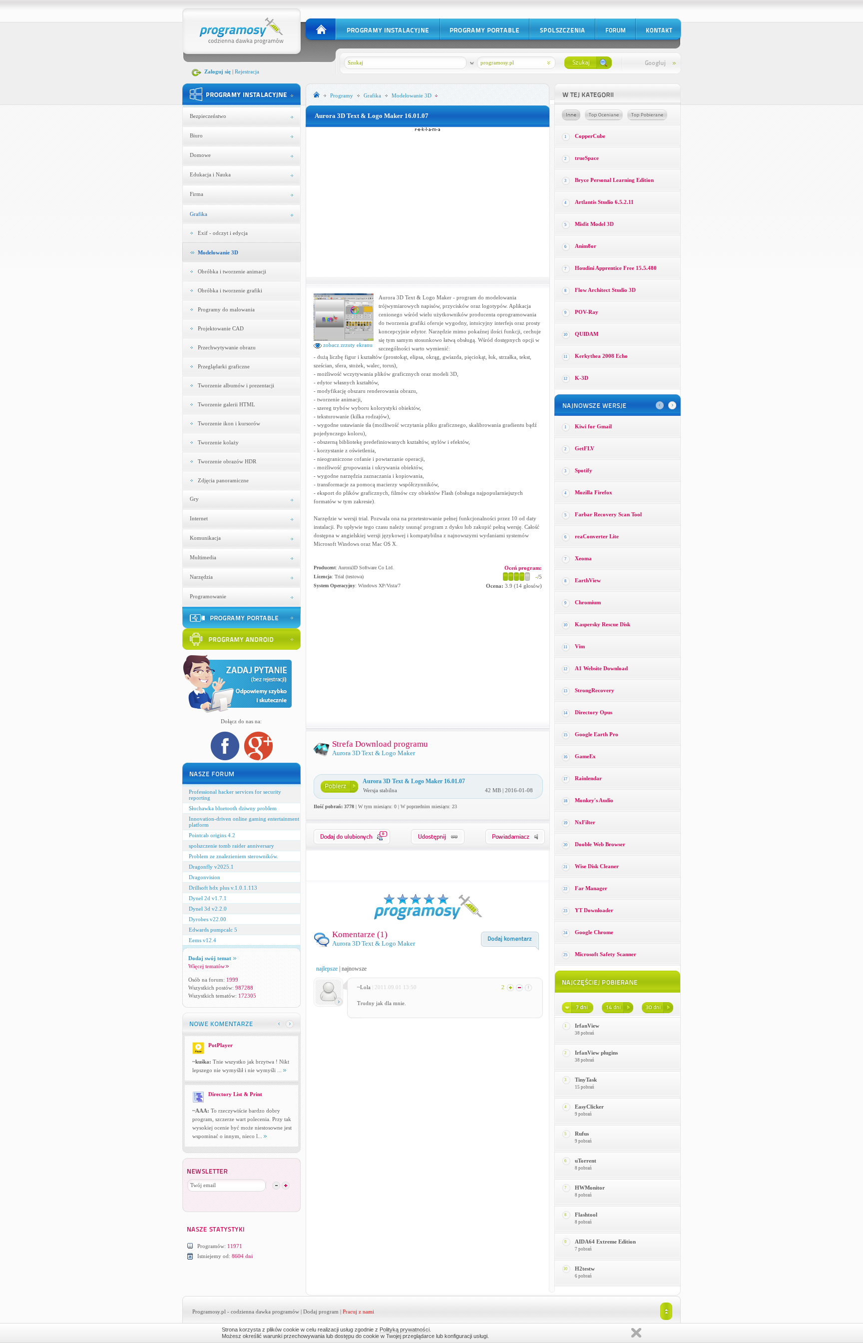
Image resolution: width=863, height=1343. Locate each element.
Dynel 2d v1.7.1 (208, 898)
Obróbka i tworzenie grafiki (230, 290)
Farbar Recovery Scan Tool (608, 514)
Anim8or (585, 246)
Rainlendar (588, 778)
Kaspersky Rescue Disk (602, 624)
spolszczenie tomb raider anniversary (231, 846)
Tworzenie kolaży (218, 442)
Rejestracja (247, 71)
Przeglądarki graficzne (224, 366)
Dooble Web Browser (600, 844)
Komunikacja (205, 538)
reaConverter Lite (597, 536)
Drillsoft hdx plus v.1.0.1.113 (223, 888)
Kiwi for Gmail (593, 426)
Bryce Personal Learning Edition (614, 180)
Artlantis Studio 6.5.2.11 (604, 202)
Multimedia (203, 557)
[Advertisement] (427, 202)
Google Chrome (594, 932)
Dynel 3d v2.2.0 (208, 909)
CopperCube (590, 136)
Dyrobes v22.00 (207, 919)
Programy (341, 95)
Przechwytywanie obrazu (227, 347)
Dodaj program (321, 1312)
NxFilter (585, 822)
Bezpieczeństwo (208, 116)
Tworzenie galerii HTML (226, 404)
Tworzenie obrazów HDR (227, 461)
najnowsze (354, 968)
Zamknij (636, 1333)
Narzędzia (201, 577)
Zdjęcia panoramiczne (223, 480)
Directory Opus (593, 712)
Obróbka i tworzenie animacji (232, 271)
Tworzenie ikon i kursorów (229, 423)
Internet (199, 518)
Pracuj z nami (358, 1312)
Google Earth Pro (596, 734)
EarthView (588, 580)
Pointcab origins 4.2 (212, 835)
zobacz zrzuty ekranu (347, 345)
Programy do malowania (226, 309)
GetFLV (584, 448)
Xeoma (583, 558)
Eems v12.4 (202, 940)
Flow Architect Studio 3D (605, 290)
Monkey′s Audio (594, 800)
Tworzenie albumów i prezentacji (236, 385)
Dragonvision (204, 877)
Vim (580, 646)
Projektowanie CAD (221, 328)
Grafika (198, 214)
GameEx (585, 756)
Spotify (583, 470)
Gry (194, 499)
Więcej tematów (206, 966)
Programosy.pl (209, 1312)
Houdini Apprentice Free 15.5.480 (616, 268)
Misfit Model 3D (594, 224)
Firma (196, 194)
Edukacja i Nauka (210, 174)
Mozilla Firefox (593, 492)
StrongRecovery (594, 690)
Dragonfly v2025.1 (211, 867)
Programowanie (208, 596)
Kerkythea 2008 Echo (601, 356)
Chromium (588, 602)
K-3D (581, 378)
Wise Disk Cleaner (597, 866)
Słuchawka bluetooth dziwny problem (233, 808)
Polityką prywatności (405, 1330)
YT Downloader (594, 910)
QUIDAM (586, 334)
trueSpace (587, 158)
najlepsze (327, 968)
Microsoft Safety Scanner (605, 954)
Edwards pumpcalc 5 (213, 930)
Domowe (200, 155)
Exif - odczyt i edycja (223, 233)
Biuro (196, 135)
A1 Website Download (601, 668)
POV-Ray (586, 312)
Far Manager (591, 888)
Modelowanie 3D (218, 252)
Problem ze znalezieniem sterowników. (233, 856)
